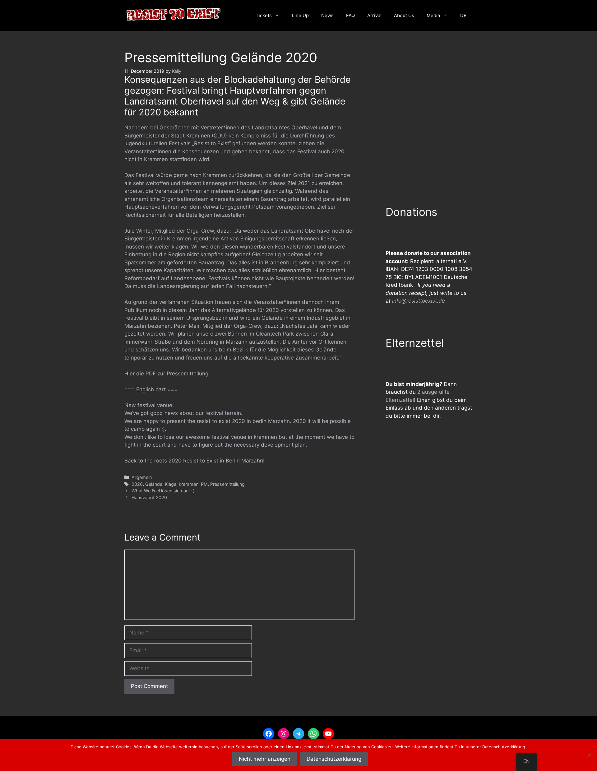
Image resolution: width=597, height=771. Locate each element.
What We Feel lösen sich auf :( (163, 490)
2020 (137, 484)
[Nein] (589, 755)
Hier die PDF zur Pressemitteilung (166, 373)
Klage (170, 484)
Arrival (374, 15)
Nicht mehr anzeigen (264, 759)
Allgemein (142, 477)
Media (433, 15)
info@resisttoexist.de (418, 301)
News (327, 15)
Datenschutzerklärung (334, 759)
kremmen (188, 484)
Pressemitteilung (227, 484)
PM (204, 484)
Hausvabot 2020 (149, 497)
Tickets (264, 15)
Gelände (153, 484)
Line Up (300, 15)
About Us (404, 15)
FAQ (350, 15)
